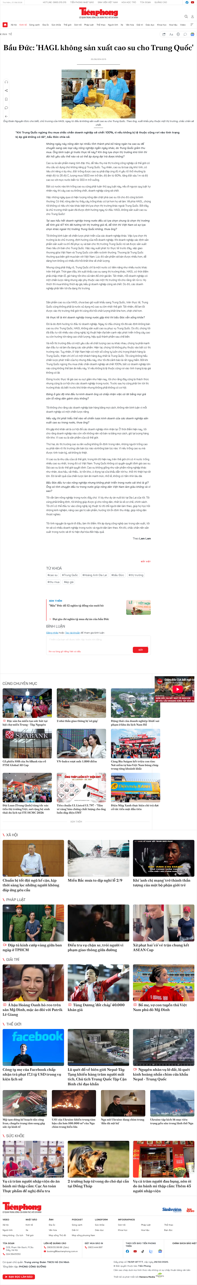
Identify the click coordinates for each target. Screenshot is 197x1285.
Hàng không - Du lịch (13, 1235)
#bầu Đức (117, 575)
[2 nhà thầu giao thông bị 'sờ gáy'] (81, 703)
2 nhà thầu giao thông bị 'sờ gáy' (77, 721)
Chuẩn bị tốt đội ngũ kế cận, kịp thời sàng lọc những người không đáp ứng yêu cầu (31, 885)
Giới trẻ (78, 24)
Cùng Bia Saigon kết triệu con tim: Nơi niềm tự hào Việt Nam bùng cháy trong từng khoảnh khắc (134, 765)
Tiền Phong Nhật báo (82, 2)
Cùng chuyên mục (20, 683)
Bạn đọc (168, 1230)
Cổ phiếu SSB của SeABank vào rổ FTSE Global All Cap (24, 763)
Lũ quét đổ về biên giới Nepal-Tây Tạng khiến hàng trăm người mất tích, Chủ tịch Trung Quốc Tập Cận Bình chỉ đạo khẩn (97, 1076)
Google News (192, 34)
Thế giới (67, 24)
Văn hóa (130, 24)
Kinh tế (23, 24)
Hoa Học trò (129, 2)
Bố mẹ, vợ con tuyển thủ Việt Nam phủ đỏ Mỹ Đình (160, 1007)
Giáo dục (150, 24)
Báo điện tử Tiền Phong (98, 12)
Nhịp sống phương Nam (83, 1235)
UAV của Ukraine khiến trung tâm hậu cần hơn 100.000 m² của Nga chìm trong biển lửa (73, 1123)
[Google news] (162, 1251)
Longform (101, 1219)
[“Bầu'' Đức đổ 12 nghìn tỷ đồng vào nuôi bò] (138, 607)
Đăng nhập (52, 632)
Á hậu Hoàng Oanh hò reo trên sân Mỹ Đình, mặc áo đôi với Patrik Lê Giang (32, 1010)
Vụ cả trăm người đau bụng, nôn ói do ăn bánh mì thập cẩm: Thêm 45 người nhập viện (162, 1186)
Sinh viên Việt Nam (108, 2)
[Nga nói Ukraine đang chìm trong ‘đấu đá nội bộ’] (123, 1103)
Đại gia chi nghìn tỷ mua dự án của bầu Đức (81, 619)
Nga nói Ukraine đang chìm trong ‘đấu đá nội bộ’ (122, 1121)
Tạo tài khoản (72, 632)
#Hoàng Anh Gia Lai (94, 575)
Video (183, 24)
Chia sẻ (6, 91)
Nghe (6, 82)
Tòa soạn (145, 2)
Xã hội (14, 24)
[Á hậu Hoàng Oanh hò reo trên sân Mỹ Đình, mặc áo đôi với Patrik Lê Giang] (33, 982)
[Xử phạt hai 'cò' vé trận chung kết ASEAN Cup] (163, 923)
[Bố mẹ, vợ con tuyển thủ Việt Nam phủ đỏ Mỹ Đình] (163, 982)
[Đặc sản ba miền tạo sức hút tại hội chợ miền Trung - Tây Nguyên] (27, 703)
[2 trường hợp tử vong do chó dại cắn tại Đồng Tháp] (98, 1159)
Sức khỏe (56, 24)
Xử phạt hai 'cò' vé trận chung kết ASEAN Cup (161, 947)
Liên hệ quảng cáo (55, 1243)
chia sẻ (164, 34)
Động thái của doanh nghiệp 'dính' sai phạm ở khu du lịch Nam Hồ (135, 722)
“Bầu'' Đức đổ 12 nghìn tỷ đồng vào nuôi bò (76, 605)
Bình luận (6, 108)
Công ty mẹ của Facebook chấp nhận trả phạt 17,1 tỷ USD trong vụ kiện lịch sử (32, 1074)
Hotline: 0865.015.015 (54, 2)
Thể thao (100, 24)
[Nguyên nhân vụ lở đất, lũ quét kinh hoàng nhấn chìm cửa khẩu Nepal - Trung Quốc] (163, 1047)
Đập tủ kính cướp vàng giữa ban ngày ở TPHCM (32, 947)
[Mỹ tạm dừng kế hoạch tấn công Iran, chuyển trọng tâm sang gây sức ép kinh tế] (25, 1103)
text (171, 34)
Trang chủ (5, 24)
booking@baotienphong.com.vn (62, 1251)
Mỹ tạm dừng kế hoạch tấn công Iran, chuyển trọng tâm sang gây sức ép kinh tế (24, 1123)
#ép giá (68, 582)
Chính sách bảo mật (184, 1243)
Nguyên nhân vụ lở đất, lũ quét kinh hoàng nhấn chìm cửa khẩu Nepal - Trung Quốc (161, 1074)
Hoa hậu (173, 24)
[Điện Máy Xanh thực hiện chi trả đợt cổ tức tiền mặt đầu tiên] (135, 787)
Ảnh (51, 1219)
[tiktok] (144, 1251)
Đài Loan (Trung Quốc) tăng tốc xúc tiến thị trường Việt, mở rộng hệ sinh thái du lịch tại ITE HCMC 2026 (26, 809)
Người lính (113, 24)
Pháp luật (89, 24)
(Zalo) (66, 1247)
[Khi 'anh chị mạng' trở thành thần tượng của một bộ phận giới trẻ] (163, 858)
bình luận (185, 34)
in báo (178, 34)
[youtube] (192, 2)
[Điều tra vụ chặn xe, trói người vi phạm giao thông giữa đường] (98, 923)
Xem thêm (191, 24)
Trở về (6, 116)
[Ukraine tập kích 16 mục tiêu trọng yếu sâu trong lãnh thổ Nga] (172, 1103)
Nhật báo (31, 1219)
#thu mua (53, 582)
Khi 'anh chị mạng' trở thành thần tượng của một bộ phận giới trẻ (161, 882)
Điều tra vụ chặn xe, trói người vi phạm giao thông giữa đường (95, 947)
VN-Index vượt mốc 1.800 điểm (77, 761)
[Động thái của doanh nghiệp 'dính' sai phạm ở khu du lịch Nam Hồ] (135, 703)
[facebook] (187, 2)
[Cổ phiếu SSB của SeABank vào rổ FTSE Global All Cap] (27, 743)
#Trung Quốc (70, 575)
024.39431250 (13, 1254)
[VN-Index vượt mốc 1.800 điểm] (81, 743)
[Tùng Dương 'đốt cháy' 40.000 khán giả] (98, 982)
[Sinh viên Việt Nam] (172, 1210)
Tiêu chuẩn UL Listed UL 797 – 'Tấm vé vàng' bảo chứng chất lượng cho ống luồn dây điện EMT (81, 809)
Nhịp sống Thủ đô (57, 1235)
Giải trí (140, 24)
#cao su (52, 575)
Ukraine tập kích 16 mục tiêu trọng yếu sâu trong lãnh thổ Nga (171, 1121)
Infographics (126, 1219)
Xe (122, 24)
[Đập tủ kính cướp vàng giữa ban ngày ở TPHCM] (33, 923)
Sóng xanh (34, 24)
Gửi (141, 650)
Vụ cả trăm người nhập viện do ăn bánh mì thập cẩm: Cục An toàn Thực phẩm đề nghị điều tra (31, 1186)
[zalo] (153, 1251)
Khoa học (162, 24)
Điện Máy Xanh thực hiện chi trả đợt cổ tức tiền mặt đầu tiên (135, 807)
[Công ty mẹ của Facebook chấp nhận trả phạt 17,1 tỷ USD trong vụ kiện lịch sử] (33, 1047)
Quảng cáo (161, 2)
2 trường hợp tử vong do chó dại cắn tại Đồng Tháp (98, 1183)
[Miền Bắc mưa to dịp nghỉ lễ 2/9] (98, 858)
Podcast (77, 1219)
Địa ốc (45, 24)
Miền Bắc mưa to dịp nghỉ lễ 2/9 (95, 880)
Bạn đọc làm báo (20, 1276)
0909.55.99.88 (54, 1247)
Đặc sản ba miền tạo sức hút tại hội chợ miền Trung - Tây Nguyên (25, 722)
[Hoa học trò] (190, 1210)
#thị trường (136, 575)
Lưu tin (6, 99)
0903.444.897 (95, 1247)
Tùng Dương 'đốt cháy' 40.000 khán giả (96, 1007)
